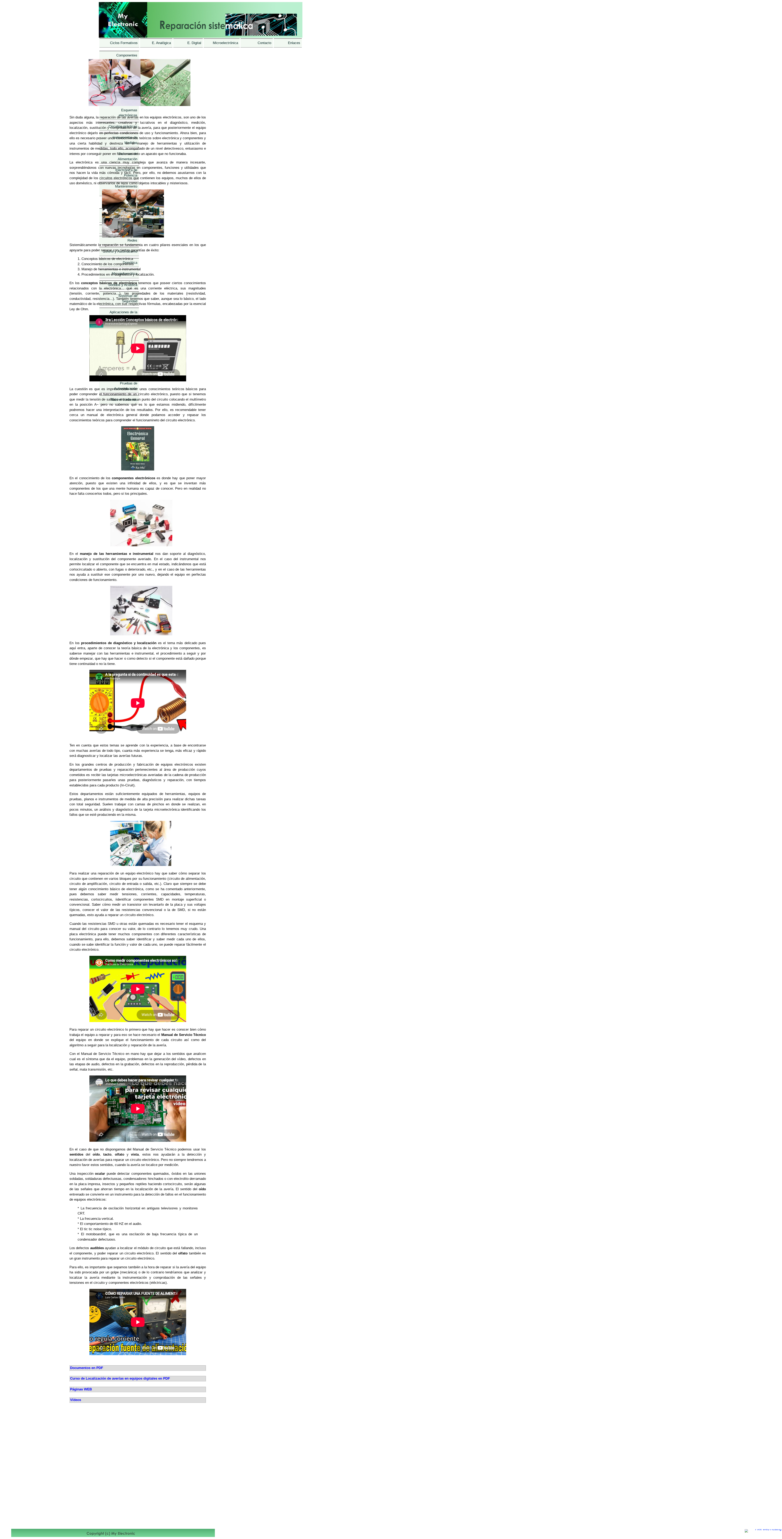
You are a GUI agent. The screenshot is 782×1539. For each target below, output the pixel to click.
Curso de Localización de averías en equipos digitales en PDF (120, 1378)
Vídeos (75, 1400)
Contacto (264, 43)
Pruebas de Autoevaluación (125, 386)
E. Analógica (161, 43)
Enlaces (294, 43)
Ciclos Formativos (124, 43)
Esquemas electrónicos (128, 112)
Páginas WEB (81, 1389)
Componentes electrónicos (126, 58)
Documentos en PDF (86, 1368)
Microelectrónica (225, 43)
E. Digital (194, 43)
